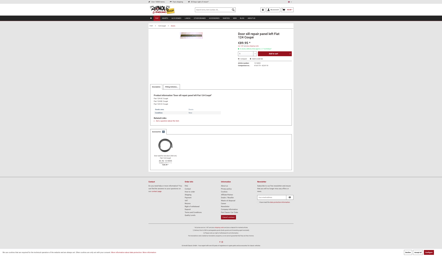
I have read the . (274, 202)
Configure (429, 252)
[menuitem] (215, 9)
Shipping (188, 195)
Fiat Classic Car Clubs (229, 212)
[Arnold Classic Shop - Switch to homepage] (162, 9)
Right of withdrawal (192, 206)
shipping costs (219, 227)
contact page (156, 191)
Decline (408, 252)
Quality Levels (190, 215)
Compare (243, 59)
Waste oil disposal (228, 201)
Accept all (418, 252)
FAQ (186, 186)
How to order (190, 192)
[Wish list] (263, 9)
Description (156, 87)
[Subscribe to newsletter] (289, 197)
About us (224, 186)
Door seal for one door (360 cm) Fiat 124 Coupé (165, 157)
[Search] (233, 9)
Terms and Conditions (193, 212)
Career (223, 203)
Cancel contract (228, 217)
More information (149, 252)
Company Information (229, 209)
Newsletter (225, 206)
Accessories (158, 132)
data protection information (280, 202)
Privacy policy (226, 189)
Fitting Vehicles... (171, 87)
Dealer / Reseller (227, 198)
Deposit (188, 209)
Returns (188, 203)
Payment (188, 198)
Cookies (224, 192)
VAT (186, 201)
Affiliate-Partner (227, 195)
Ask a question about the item (167, 121)
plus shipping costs (253, 46)
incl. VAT (240, 46)
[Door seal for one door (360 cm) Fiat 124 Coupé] (165, 145)
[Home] (151, 18)
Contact (188, 189)
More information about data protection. (126, 252)
